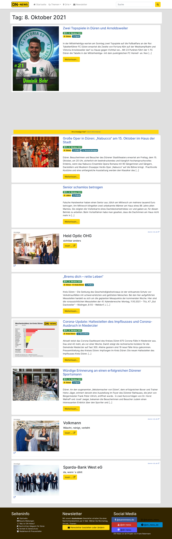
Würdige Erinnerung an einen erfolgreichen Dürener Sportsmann (102, 372)
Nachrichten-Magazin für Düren (31, 526)
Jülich (68, 195)
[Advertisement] (86, 111)
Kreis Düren (79, 285)
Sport (77, 36)
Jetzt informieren (94, 132)
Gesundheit (84, 334)
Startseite (41, 4)
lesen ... (69, 245)
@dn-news (125, 524)
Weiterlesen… (71, 59)
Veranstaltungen (90, 150)
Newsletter (81, 4)
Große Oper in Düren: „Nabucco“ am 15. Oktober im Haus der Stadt (109, 140)
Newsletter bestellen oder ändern (87, 527)
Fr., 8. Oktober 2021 (74, 33)
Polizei (77, 195)
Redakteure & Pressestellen (30, 531)
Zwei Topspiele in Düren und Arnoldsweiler (95, 28)
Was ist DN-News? (27, 524)
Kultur (77, 150)
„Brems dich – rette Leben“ (83, 277)
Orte (66, 4)
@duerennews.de (125, 519)
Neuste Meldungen (26, 521)
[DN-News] (20, 4)
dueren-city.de (152, 232)
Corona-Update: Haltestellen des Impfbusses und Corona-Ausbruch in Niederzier (107, 323)
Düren (68, 36)
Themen (55, 4)
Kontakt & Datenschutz (28, 529)
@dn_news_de (150, 524)
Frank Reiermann (144, 534)
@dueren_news (151, 519)
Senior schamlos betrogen (83, 187)
